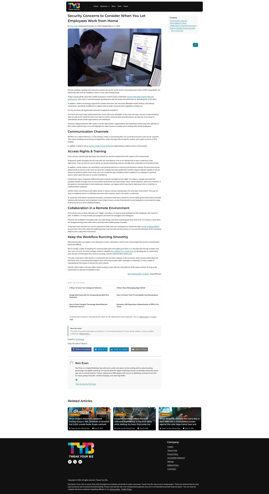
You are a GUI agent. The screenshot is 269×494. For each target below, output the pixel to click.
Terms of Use (172, 450)
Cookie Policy (126, 489)
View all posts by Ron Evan (85, 384)
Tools (119, 6)
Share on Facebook (82, 349)
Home (96, 6)
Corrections (171, 469)
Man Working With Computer (138, 274)
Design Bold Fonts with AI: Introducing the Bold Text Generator (89, 296)
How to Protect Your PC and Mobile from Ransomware (137, 295)
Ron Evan (74, 26)
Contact (170, 447)
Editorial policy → (85, 333)
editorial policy (144, 317)
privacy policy (115, 489)
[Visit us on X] (75, 462)
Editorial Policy (173, 465)
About (126, 6)
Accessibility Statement (176, 458)
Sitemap (170, 461)
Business (103, 6)
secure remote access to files (100, 146)
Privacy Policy (172, 454)
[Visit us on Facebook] (70, 462)
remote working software (150, 226)
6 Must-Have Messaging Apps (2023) (131, 288)
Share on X (101, 349)
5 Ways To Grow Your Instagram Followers (85, 288)
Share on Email (141, 349)
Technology (79, 339)
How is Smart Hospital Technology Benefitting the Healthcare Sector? (88, 305)
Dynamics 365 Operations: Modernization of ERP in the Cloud (138, 305)
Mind (113, 6)
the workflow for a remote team (122, 251)
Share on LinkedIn (120, 349)
